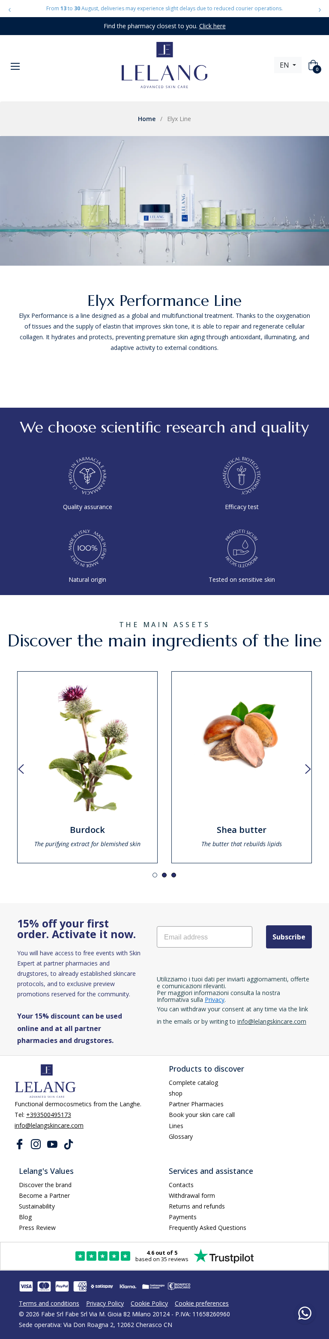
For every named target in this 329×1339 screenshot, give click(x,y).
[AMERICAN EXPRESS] (80, 1286)
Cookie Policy (149, 1303)
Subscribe (288, 937)
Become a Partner (44, 1195)
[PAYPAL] (62, 1286)
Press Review (37, 1227)
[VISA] (26, 1286)
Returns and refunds (197, 1206)
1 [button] (155, 875)
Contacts (181, 1185)
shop (175, 1093)
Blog (25, 1217)
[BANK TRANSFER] (179, 1286)
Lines (176, 1126)
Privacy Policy (105, 1303)
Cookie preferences (202, 1303)
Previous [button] (21, 769)
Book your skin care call (202, 1115)
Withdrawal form (192, 1195)
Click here (212, 26)
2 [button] (164, 875)
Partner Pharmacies (196, 1104)
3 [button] (173, 875)
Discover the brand (45, 1185)
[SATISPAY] (102, 1286)
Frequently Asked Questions (207, 1227)
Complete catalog (193, 1082)
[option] (87, 767)
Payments (183, 1217)
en (285, 65)
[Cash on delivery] (153, 1286)
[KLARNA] (128, 1286)
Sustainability (37, 1206)
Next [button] (308, 769)
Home (147, 119)
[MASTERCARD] (44, 1286)
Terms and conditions (49, 1303)
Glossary (181, 1136)
